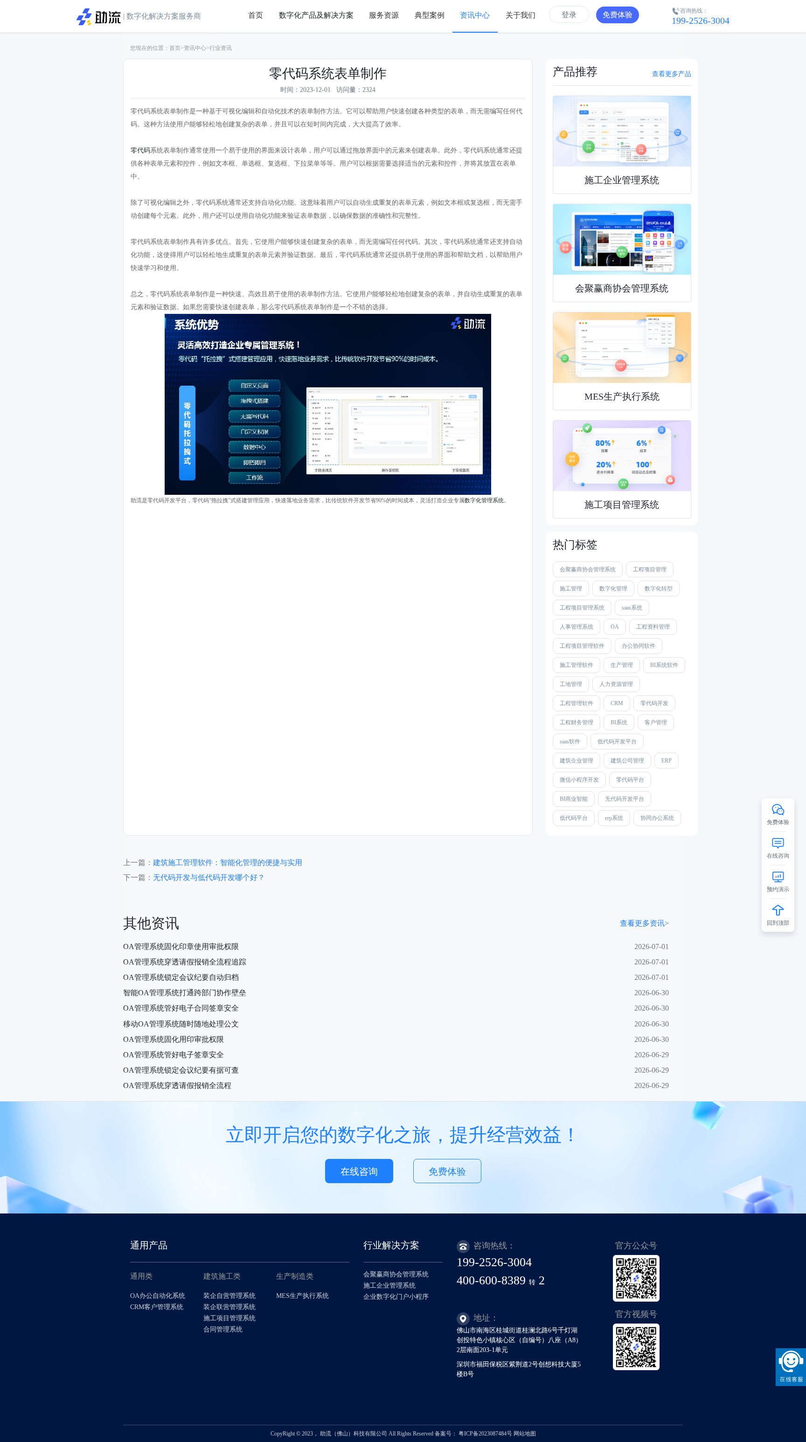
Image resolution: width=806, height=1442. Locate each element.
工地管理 (571, 684)
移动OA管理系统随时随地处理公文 (181, 1024)
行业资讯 (220, 48)
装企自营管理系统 (229, 1295)
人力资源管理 (616, 684)
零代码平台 (630, 779)
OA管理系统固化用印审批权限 (173, 1039)
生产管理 (622, 665)
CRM (617, 703)
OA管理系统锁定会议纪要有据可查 (181, 1070)
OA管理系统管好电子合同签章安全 (181, 1008)
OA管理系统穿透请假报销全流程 (177, 1085)
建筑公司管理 (627, 760)
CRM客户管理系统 (156, 1306)
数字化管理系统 (484, 500)
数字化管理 (613, 588)
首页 (175, 48)
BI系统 (619, 722)
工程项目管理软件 (582, 646)
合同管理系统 (223, 1329)
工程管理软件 (576, 703)
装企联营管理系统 (229, 1306)
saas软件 (570, 741)
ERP (666, 760)
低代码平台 (574, 818)
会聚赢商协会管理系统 (588, 569)
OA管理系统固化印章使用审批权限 (181, 946)
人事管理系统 (576, 627)
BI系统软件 (664, 665)
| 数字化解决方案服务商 (161, 16)
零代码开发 (654, 703)
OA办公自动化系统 (157, 1295)
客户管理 (656, 722)
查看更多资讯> (644, 923)
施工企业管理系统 (389, 1285)
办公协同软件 (638, 646)
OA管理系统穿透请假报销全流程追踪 (184, 962)
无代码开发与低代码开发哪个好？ (209, 877)
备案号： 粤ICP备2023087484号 (473, 1433)
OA (615, 627)
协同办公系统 (657, 818)
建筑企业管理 (576, 760)
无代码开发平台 (624, 799)
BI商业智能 (574, 799)
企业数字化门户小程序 (396, 1296)
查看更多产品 (671, 73)
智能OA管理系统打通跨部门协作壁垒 (184, 993)
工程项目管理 (650, 569)
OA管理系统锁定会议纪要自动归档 (181, 977)
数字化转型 (659, 588)
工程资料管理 (653, 627)
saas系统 (632, 607)
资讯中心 (195, 48)
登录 (569, 15)
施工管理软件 (576, 665)
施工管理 (571, 588)
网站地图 (525, 1433)
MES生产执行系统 (302, 1295)
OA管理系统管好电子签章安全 (173, 1055)
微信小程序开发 (579, 779)
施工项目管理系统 (229, 1318)
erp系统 (614, 818)
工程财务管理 (576, 722)
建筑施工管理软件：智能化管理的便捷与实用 (227, 863)
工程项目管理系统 (582, 607)
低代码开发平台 (617, 741)
